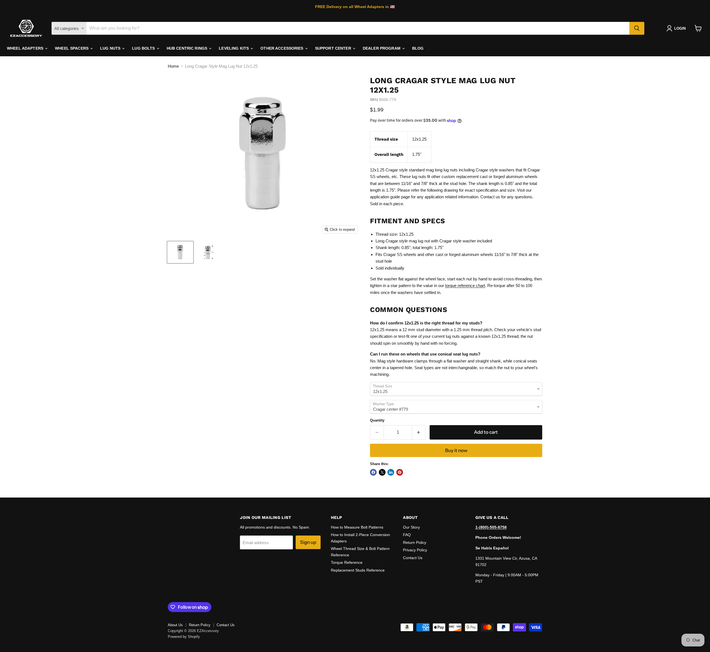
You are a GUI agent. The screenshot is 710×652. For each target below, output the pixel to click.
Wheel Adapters (25, 48)
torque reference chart (465, 285)
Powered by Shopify (184, 637)
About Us (175, 625)
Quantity (377, 420)
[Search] (636, 28)
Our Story (411, 527)
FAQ (407, 534)
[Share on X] (382, 472)
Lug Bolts (144, 48)
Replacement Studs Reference (358, 570)
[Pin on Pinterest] (399, 472)
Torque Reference (346, 562)
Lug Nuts (110, 48)
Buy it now (456, 450)
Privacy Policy (415, 550)
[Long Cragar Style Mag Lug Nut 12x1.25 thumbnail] (180, 252)
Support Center (333, 48)
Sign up (308, 542)
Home (173, 66)
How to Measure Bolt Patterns (357, 527)
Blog (418, 48)
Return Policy (414, 542)
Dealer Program (382, 48)
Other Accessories (282, 48)
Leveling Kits (234, 48)
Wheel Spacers (72, 48)
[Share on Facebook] (373, 472)
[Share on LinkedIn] (390, 472)
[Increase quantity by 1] (419, 432)
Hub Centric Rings (188, 48)
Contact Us (412, 557)
